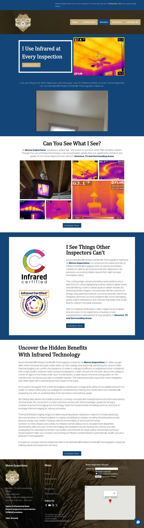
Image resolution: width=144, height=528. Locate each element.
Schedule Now (51, 494)
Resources (49, 489)
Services (49, 484)
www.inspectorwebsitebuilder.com (57, 520)
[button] (117, 22)
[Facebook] (46, 505)
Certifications (51, 479)
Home (47, 474)
